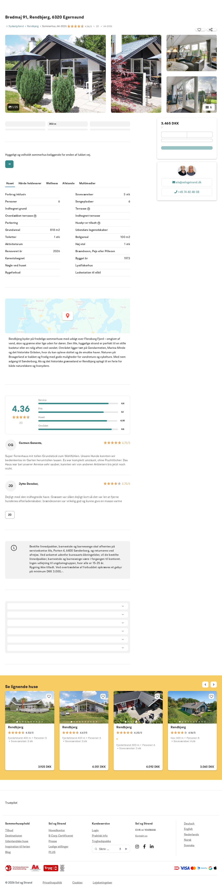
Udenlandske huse (16, 841)
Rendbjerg (33, 26)
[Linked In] (151, 846)
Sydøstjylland (16, 26)
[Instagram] (137, 846)
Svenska (189, 845)
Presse (53, 841)
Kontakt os (141, 835)
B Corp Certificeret (61, 836)
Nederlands (191, 834)
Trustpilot (11, 803)
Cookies (77, 883)
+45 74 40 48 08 (188, 192)
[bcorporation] (63, 870)
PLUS (52, 852)
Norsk (187, 840)
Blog (8, 852)
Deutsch (189, 824)
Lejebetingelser (102, 883)
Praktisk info (100, 836)
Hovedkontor (57, 830)
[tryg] (51, 870)
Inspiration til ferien (17, 847)
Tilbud (9, 830)
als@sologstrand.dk (188, 182)
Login (95, 830)
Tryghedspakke (101, 841)
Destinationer (13, 836)
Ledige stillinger (58, 847)
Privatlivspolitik (52, 883)
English (188, 829)
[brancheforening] (17, 870)
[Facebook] (144, 846)
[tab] (17, 722)
